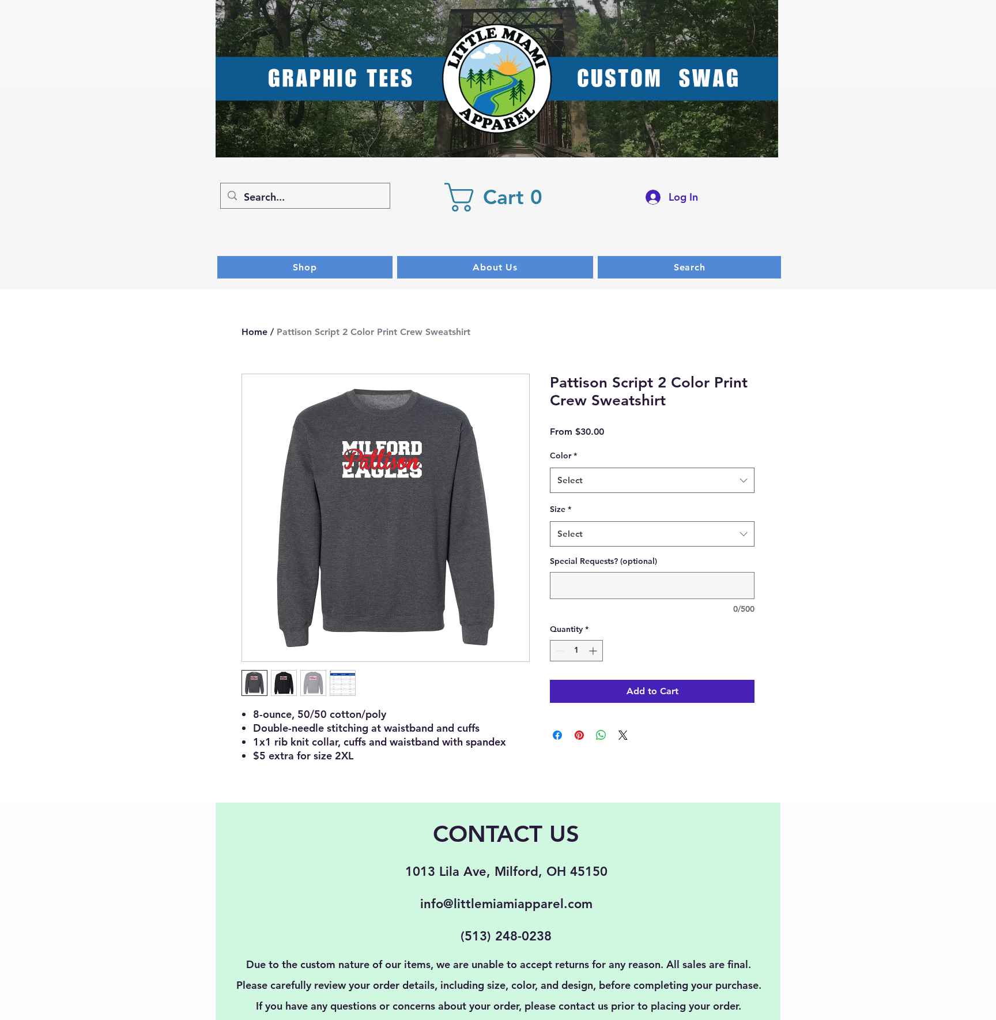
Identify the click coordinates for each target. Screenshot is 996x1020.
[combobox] (652, 480)
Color (563, 455)
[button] (499, 197)
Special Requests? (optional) (603, 561)
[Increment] (594, 651)
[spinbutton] (576, 651)
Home (254, 331)
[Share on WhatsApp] (601, 735)
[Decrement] (559, 651)
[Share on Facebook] (557, 735)
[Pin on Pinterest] (579, 735)
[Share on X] (623, 735)
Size (560, 509)
